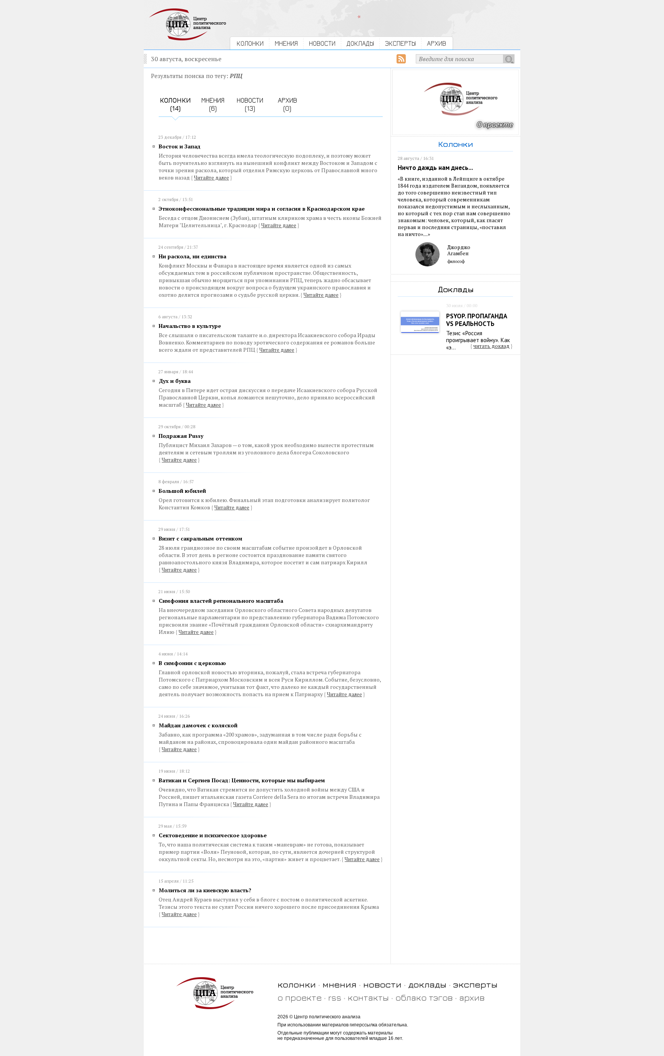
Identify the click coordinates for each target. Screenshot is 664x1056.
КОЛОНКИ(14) (175, 104)
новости (382, 984)
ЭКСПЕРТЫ (400, 43)
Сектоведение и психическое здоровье (213, 835)
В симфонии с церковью (192, 663)
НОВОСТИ (322, 43)
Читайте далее (211, 177)
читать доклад (491, 346)
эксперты (475, 984)
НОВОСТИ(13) (250, 104)
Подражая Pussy (181, 435)
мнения (339, 984)
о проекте (299, 997)
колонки (296, 984)
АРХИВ (436, 43)
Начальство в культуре (190, 325)
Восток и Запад (180, 146)
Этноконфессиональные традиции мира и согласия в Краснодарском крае (262, 208)
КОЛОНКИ (250, 43)
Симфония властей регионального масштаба (221, 600)
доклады (427, 984)
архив (472, 997)
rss (334, 997)
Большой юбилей (182, 490)
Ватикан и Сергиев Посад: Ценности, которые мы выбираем (242, 780)
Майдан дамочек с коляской (198, 725)
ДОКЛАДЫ (360, 43)
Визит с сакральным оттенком (200, 538)
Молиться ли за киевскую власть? (205, 890)
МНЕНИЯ (286, 43)
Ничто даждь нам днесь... (435, 167)
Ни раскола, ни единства (192, 256)
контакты (368, 997)
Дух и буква (175, 380)
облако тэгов (424, 997)
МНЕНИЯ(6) (212, 104)
